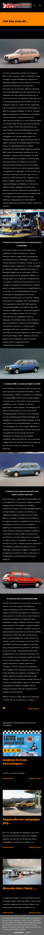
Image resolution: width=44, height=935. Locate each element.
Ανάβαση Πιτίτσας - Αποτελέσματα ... (16, 761)
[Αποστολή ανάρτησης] (4, 709)
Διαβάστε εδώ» (35, 778)
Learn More (19, 933)
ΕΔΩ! (36, 700)
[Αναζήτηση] (34, 4)
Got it (28, 933)
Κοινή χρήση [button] (33, 709)
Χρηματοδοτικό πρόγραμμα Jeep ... (21, 821)
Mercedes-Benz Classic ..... (20, 888)
